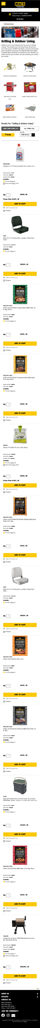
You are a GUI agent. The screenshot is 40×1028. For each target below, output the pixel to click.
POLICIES (4, 997)
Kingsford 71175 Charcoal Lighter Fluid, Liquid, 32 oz (19, 166)
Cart (20, 19)
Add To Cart (20, 204)
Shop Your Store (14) (10, 128)
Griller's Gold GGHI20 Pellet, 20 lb (13, 659)
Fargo (26, 13)
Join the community (9, 1011)
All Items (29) (29, 128)
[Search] (36, 10)
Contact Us (6, 1000)
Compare (8, 210)
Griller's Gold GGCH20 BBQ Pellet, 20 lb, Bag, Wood (18, 868)
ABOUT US (5, 994)
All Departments (8, 24)
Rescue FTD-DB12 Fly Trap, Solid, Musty (15, 447)
